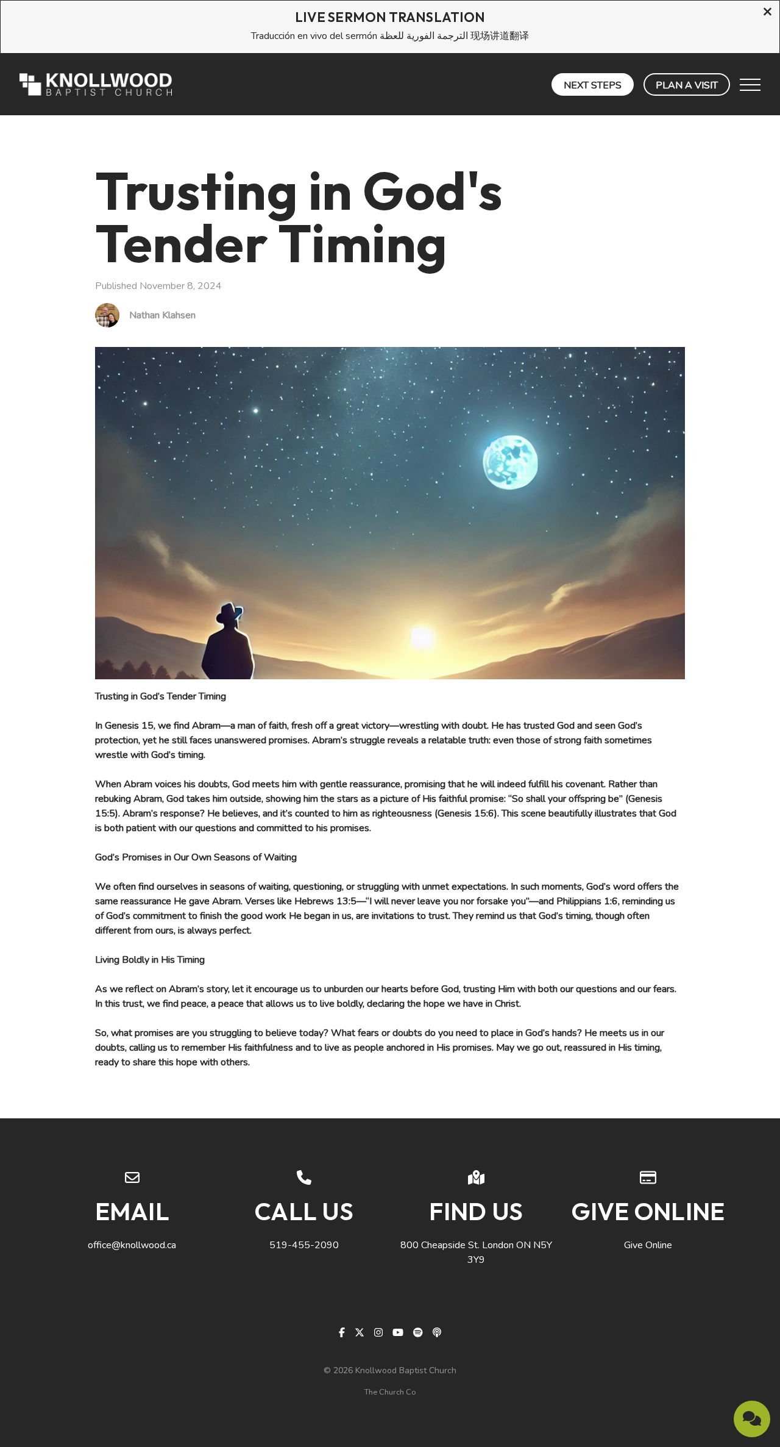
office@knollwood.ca (132, 1245)
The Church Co (390, 1392)
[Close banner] (767, 13)
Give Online (648, 1245)
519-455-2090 (304, 1245)
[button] (750, 84)
